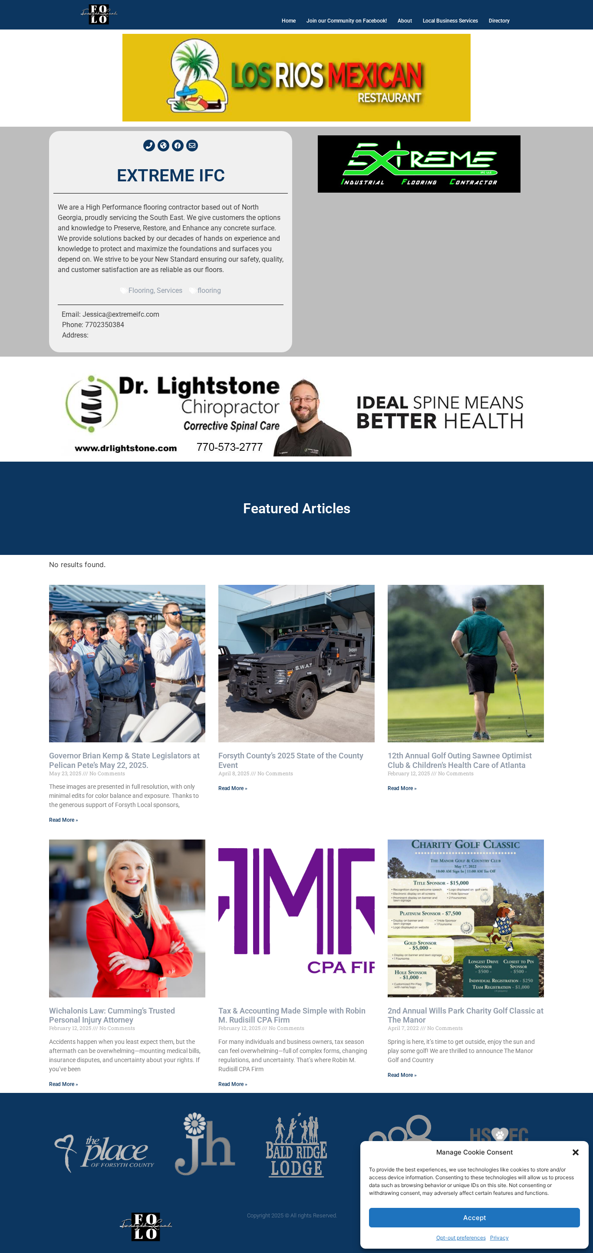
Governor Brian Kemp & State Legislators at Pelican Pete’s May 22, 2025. (124, 760)
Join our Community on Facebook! (346, 21)
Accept (474, 1218)
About (405, 21)
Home (289, 21)
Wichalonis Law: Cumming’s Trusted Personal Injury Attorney (112, 1015)
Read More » (63, 820)
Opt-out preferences (461, 1237)
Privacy (499, 1237)
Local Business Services (450, 21)
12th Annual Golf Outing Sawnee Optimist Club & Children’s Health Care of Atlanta (460, 760)
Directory (499, 21)
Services (169, 290)
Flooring (141, 290)
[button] (575, 1152)
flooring (209, 290)
